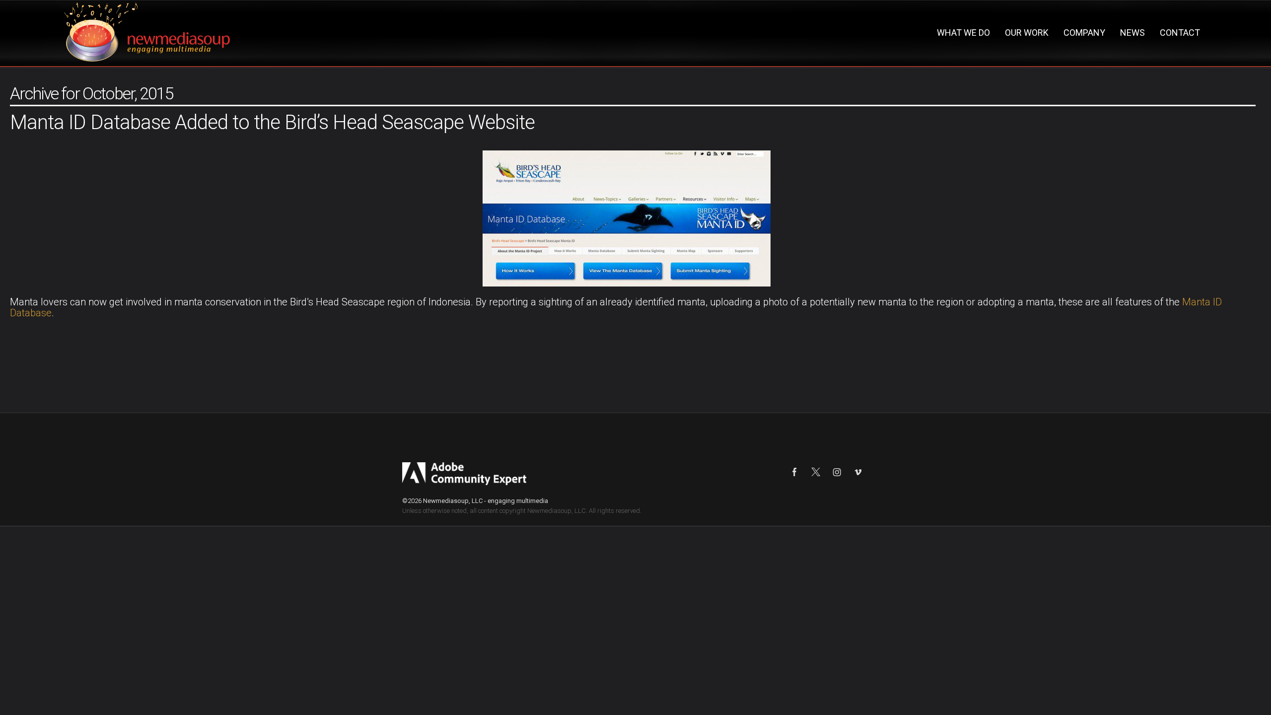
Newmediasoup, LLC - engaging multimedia (485, 500)
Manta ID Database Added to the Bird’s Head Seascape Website (272, 122)
